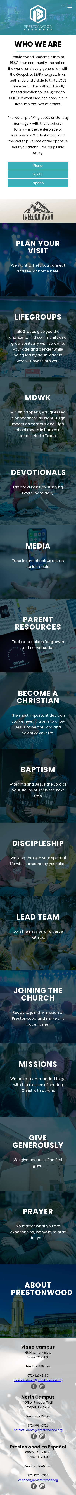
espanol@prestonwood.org (38, 1480)
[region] (38, 211)
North (37, 174)
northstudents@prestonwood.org (38, 1430)
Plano (37, 165)
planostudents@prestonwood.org (38, 1380)
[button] (38, 211)
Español (38, 183)
